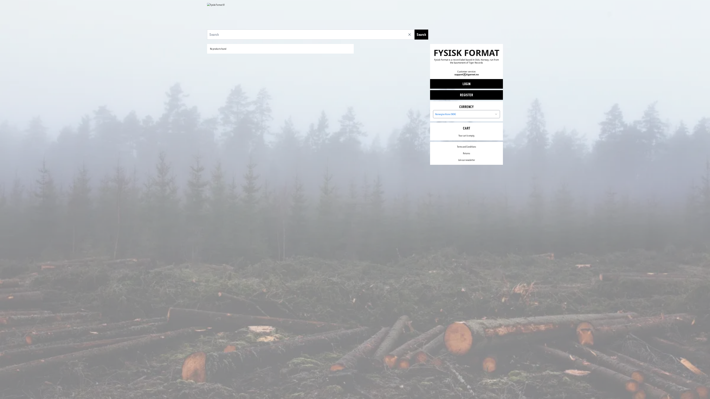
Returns (466, 153)
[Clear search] (410, 35)
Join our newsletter (466, 160)
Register (466, 95)
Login (467, 84)
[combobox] (466, 114)
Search (421, 34)
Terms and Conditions (466, 146)
